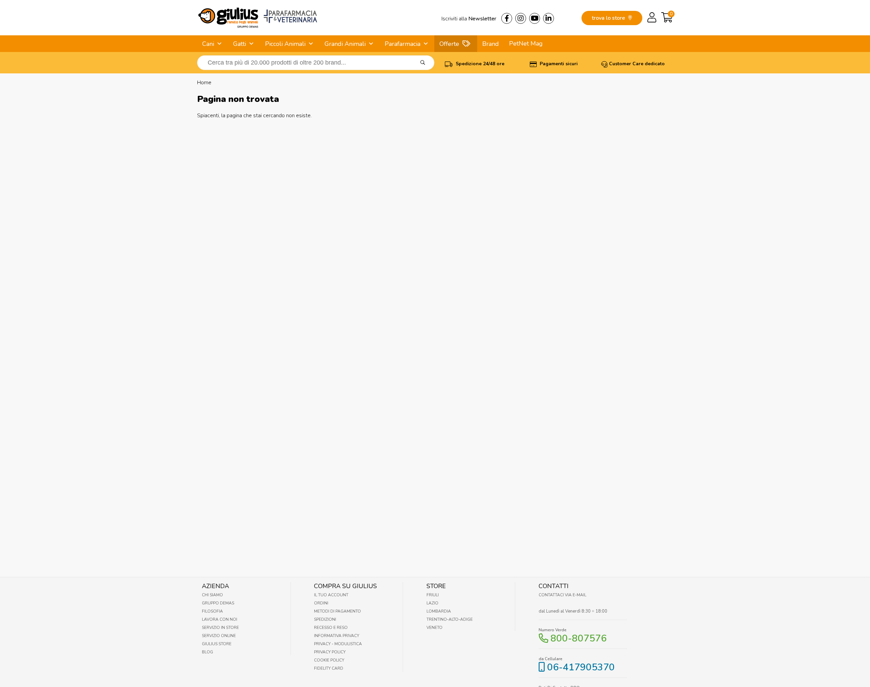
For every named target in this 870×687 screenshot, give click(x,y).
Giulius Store (216, 644)
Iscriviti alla (468, 18)
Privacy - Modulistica (338, 644)
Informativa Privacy (336, 635)
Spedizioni (325, 619)
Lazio (432, 603)
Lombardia (439, 611)
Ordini (321, 603)
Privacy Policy (330, 652)
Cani (208, 44)
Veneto (434, 627)
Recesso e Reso (331, 627)
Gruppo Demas (218, 603)
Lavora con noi (219, 619)
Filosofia (212, 611)
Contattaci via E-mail (562, 595)
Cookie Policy (329, 660)
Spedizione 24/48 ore (479, 63)
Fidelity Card (328, 668)
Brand (490, 44)
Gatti (239, 44)
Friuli (433, 595)
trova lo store (609, 18)
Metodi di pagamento (337, 611)
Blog (207, 652)
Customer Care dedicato (637, 63)
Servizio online (219, 635)
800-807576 (579, 638)
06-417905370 (581, 667)
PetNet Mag (526, 43)
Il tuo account (331, 595)
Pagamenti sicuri (558, 63)
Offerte (449, 44)
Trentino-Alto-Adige (450, 619)
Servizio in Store (220, 627)
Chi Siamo (212, 595)
